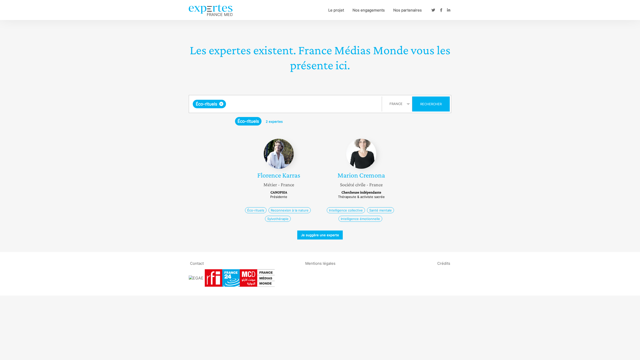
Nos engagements (368, 10)
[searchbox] (277, 104)
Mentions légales (320, 263)
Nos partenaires (407, 10)
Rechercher (431, 104)
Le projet (336, 10)
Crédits (443, 263)
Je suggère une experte (320, 235)
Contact (197, 263)
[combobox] (286, 104)
